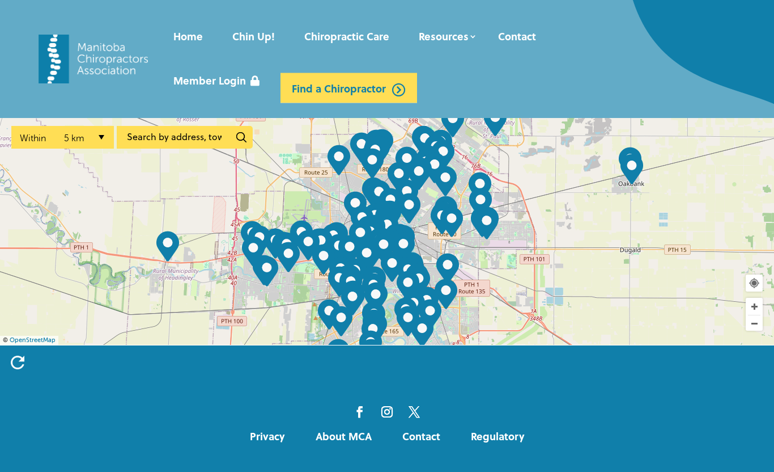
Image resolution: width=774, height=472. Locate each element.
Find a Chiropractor (339, 88)
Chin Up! (253, 36)
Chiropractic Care (346, 36)
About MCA (344, 436)
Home (188, 36)
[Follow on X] (414, 412)
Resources (444, 36)
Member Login (209, 80)
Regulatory (498, 436)
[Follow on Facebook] (359, 412)
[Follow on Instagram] (387, 412)
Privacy (267, 436)
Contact (517, 36)
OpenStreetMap (33, 340)
